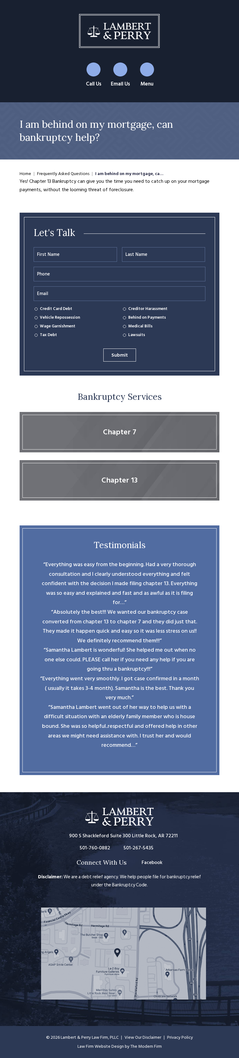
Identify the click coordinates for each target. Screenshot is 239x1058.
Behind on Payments (147, 318)
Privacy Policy (180, 1037)
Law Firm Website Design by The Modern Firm (119, 1046)
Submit (119, 355)
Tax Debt (48, 335)
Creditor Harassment (147, 309)
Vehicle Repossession (60, 318)
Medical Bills (140, 326)
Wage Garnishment (57, 326)
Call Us (93, 84)
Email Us (120, 84)
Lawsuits (136, 335)
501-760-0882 (95, 848)
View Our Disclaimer (142, 1037)
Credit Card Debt (56, 309)
